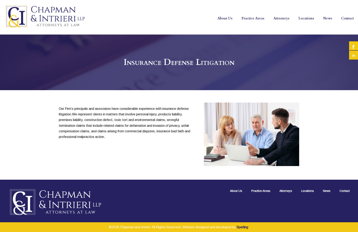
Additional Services (259, 34)
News (327, 18)
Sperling (242, 227)
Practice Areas (253, 18)
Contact (347, 18)
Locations (306, 18)
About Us (225, 18)
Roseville (308, 34)
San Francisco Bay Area (319, 26)
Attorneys (281, 18)
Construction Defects (261, 26)
